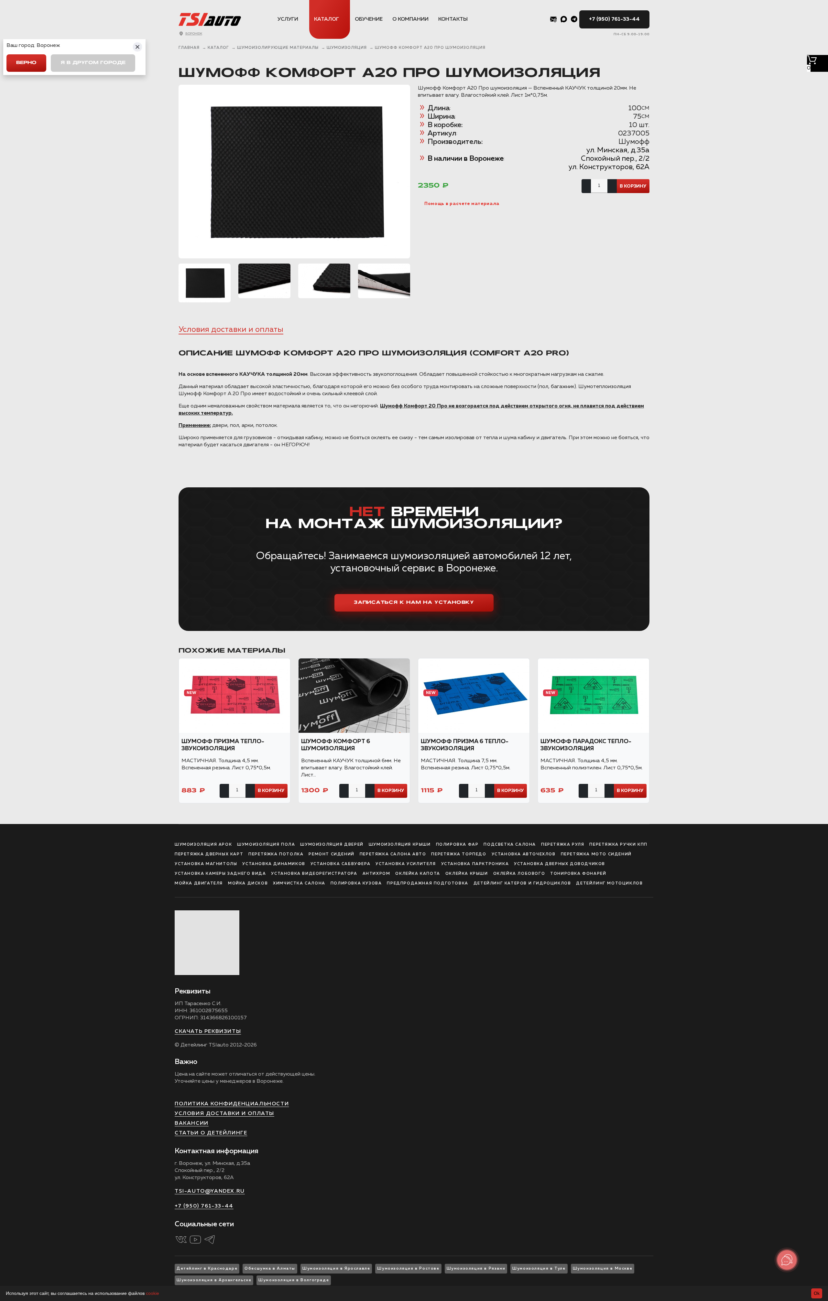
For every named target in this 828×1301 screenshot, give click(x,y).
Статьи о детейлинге (211, 1133)
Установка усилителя (406, 864)
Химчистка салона (299, 883)
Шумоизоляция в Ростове (408, 1269)
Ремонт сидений (331, 854)
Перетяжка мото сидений (596, 854)
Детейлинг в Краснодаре (207, 1269)
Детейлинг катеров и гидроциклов (522, 883)
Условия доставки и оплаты (231, 329)
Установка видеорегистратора (314, 874)
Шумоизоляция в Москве (603, 1269)
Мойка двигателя (199, 883)
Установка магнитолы (206, 864)
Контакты (453, 19)
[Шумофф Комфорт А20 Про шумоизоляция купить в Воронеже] (294, 171)
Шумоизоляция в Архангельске (214, 1280)
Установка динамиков (273, 864)
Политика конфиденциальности (232, 1104)
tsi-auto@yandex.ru (210, 1191)
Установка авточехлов (524, 854)
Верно (26, 63)
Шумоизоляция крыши (400, 845)
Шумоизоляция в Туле (538, 1269)
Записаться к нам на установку (414, 603)
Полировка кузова (356, 883)
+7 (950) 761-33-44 (614, 19)
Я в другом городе (92, 63)
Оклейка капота (417, 874)
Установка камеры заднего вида (220, 874)
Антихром (376, 874)
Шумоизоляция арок (203, 845)
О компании (410, 19)
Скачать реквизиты (208, 1031)
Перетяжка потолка (275, 854)
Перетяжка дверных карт (209, 854)
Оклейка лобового (519, 874)
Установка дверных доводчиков (559, 864)
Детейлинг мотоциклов (609, 883)
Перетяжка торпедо (458, 854)
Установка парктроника (475, 864)
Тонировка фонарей (578, 874)
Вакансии (192, 1123)
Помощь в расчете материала (461, 203)
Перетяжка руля (562, 845)
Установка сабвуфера (340, 864)
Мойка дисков (248, 883)
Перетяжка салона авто (393, 854)
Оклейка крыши (466, 874)
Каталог (326, 19)
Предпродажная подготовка (427, 883)
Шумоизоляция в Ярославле (336, 1269)
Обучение (369, 19)
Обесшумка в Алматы (270, 1269)
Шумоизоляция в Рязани (476, 1269)
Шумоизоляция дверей (331, 845)
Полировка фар (457, 845)
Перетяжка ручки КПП (618, 845)
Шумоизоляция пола (266, 845)
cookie (152, 1293)
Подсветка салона (510, 845)
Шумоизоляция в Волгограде (293, 1280)
